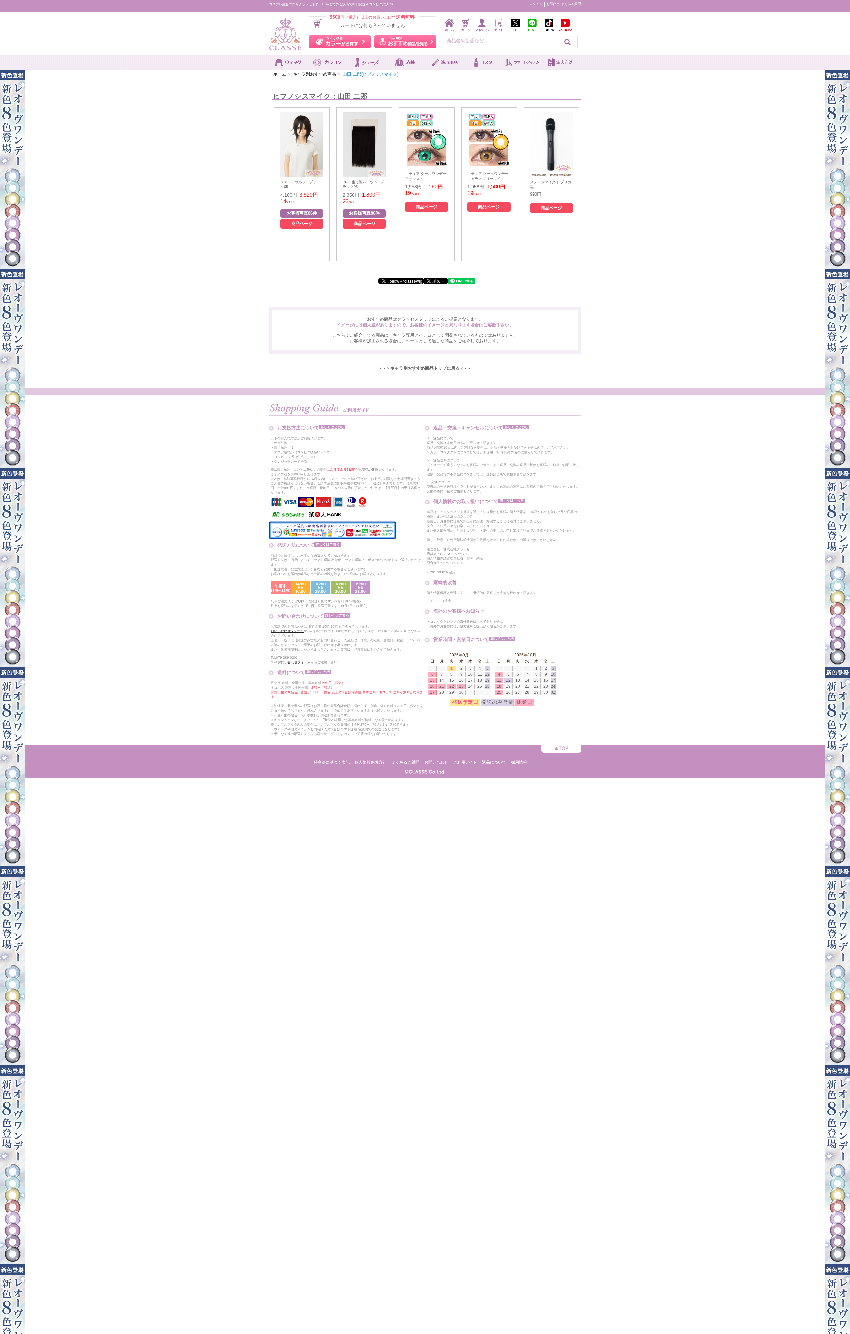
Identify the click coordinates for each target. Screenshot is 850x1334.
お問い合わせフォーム (287, 631)
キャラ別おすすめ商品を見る (405, 41)
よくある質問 (571, 4)
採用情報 (519, 762)
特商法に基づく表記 (332, 762)
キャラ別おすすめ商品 (314, 74)
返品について (494, 762)
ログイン (536, 4)
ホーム (279, 74)
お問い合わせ (436, 762)
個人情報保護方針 (370, 762)
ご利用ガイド (465, 762)
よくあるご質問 (405, 762)
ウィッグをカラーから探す (340, 41)
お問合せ (552, 4)
